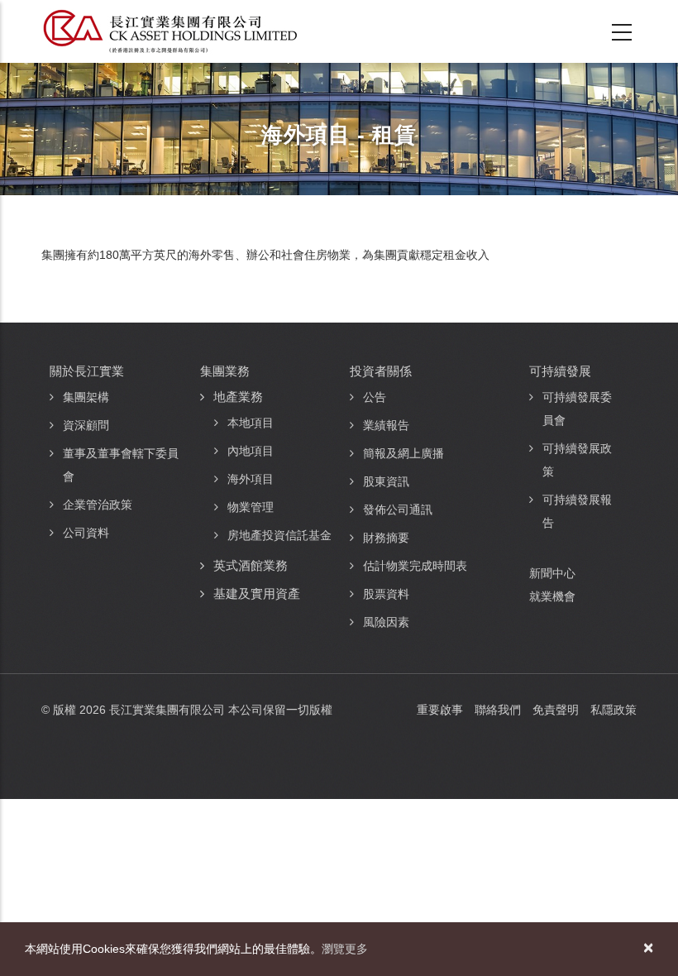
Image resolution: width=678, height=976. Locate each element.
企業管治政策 (97, 504)
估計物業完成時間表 (415, 565)
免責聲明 (555, 709)
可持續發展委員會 (577, 408)
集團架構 (86, 397)
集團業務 (225, 371)
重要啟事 (440, 709)
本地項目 (250, 422)
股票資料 (386, 593)
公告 (374, 397)
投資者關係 (381, 371)
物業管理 (250, 507)
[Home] (169, 31)
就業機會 (552, 596)
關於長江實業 (87, 371)
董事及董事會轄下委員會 (121, 465)
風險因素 (386, 622)
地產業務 (238, 397)
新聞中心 (552, 573)
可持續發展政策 (577, 460)
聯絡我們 (498, 709)
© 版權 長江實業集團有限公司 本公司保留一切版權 (186, 709)
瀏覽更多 (345, 948)
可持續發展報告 (577, 511)
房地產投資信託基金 (279, 535)
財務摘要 (386, 537)
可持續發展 (560, 371)
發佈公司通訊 (397, 509)
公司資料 (86, 532)
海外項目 (250, 479)
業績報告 (386, 425)
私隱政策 (613, 709)
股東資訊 (386, 481)
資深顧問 (86, 425)
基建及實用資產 (256, 593)
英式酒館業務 (250, 565)
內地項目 (250, 450)
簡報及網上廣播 (403, 453)
